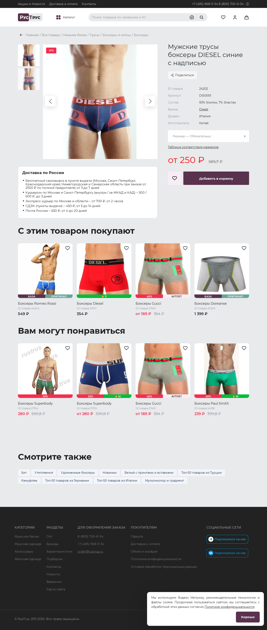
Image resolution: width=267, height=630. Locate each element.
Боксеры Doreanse (210, 304)
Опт (49, 536)
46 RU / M (43, 321)
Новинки (110, 473)
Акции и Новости (31, 4)
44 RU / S (201, 321)
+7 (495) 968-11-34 (205, 4)
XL (150, 321)
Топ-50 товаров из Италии (117, 480)
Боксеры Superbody (35, 403)
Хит (24, 473)
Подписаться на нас (230, 539)
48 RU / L (60, 321)
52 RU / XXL (45, 326)
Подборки (55, 559)
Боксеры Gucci (148, 304)
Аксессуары (24, 551)
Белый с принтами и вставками (149, 473)
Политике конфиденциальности (230, 607)
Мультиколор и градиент (164, 480)
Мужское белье (27, 536)
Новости (53, 574)
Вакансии (54, 582)
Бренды (53, 544)
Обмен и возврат (144, 551)
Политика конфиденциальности (156, 559)
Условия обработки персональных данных (164, 567)
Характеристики (59, 551)
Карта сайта (56, 589)
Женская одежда (28, 559)
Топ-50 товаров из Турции (201, 473)
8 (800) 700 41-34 (231, 4)
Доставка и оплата (63, 4)
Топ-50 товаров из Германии (67, 480)
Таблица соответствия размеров (193, 147)
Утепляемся (44, 473)
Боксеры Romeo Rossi (37, 304)
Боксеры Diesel (90, 304)
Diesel (203, 109)
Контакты (89, 4)
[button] (50, 101)
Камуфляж (29, 480)
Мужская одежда (28, 544)
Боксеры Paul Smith (211, 403)
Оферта (137, 536)
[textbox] (208, 136)
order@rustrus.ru (90, 551)
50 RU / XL (26, 326)
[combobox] (208, 136)
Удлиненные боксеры (78, 473)
